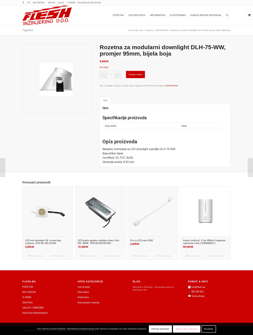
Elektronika (83, 297)
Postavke (208, 329)
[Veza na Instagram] (28, 2)
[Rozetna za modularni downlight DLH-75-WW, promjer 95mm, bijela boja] (2, 167)
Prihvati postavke (160, 329)
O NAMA (72, 3)
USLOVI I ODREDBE (33, 307)
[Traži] (227, 15)
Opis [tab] (105, 100)
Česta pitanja (197, 296)
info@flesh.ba (198, 287)
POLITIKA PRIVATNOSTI (35, 313)
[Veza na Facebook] (23, 2)
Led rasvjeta (84, 287)
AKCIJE (51, 3)
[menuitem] (38, 2)
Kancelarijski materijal (88, 302)
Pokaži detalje (59, 256)
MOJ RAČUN (38, 3)
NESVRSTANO (171, 86)
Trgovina (27, 30)
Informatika (83, 292)
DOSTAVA (27, 302)
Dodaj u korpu (135, 74)
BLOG (61, 3)
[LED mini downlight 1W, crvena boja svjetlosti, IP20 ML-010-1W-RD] (250, 167)
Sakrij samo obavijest (187, 329)
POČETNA (27, 287)
